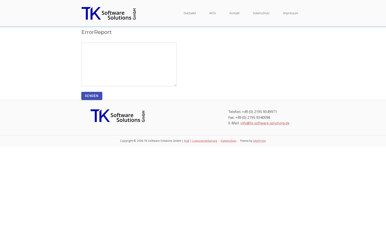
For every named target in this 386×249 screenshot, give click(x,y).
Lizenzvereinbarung (204, 140)
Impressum (290, 13)
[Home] (109, 13)
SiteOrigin (259, 140)
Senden (92, 96)
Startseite (190, 13)
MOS (212, 13)
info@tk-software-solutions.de (265, 123)
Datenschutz (261, 13)
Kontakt (234, 13)
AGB (186, 140)
